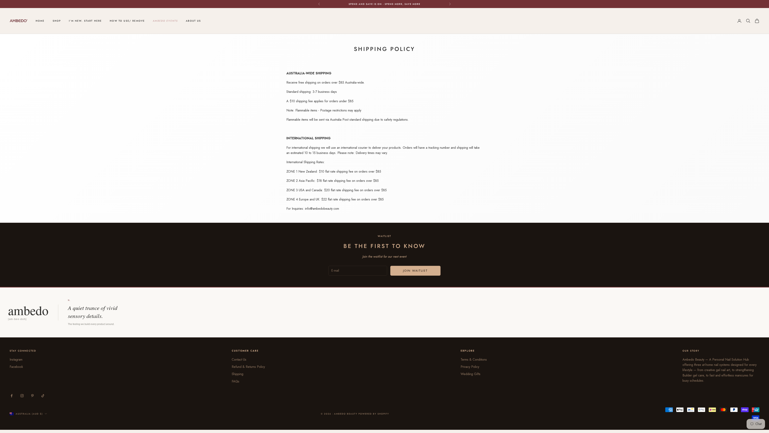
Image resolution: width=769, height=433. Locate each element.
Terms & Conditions (474, 359)
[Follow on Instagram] (22, 396)
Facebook (16, 366)
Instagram (16, 359)
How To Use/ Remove (127, 21)
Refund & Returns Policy (248, 366)
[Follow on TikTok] (43, 396)
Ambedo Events (165, 21)
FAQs (235, 381)
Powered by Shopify (373, 413)
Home (40, 21)
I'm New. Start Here (85, 21)
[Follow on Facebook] (12, 396)
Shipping (237, 374)
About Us (193, 21)
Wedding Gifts (470, 374)
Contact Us (239, 359)
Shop (57, 21)
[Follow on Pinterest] (32, 396)
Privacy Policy (470, 366)
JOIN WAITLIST (415, 270)
